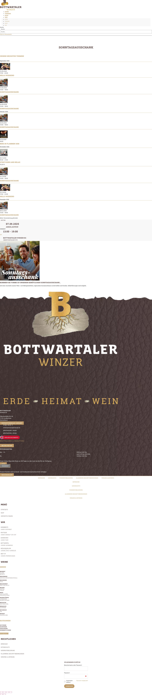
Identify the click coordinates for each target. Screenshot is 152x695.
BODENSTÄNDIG (4, 599)
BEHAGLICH (3, 606)
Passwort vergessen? (82, 680)
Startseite (4, 509)
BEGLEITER (4, 603)
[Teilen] (7, 692)
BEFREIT (4, 614)
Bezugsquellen (8, 549)
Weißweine (4, 628)
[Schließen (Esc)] (10, 692)
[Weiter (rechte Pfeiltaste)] (4, 694)
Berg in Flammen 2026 (9, 144)
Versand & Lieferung (107, 478)
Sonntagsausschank (9, 92)
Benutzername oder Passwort (73, 665)
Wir (6, 17)
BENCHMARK (8, 577)
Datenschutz (52, 478)
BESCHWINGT (4, 584)
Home (6, 19)
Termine (7, 21)
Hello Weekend (7, 75)
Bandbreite (6, 528)
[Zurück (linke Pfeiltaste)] (1, 694)
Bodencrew (4, 539)
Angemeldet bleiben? (69, 681)
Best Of (8, 555)
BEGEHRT (2, 573)
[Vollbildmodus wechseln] (4, 692)
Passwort (67, 672)
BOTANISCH (3, 610)
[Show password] (86, 676)
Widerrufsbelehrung (66, 478)
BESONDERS (3, 580)
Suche (2, 27)
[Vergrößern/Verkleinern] (1, 692)
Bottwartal (7, 544)
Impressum (41, 478)
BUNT (4, 594)
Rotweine (3, 625)
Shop (6, 23)
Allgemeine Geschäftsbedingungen (87, 478)
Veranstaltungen (7, 516)
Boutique (8, 533)
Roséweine (3, 627)
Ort (1, 234)
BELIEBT (2, 589)
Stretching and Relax (10, 162)
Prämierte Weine (5, 630)
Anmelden (69, 686)
